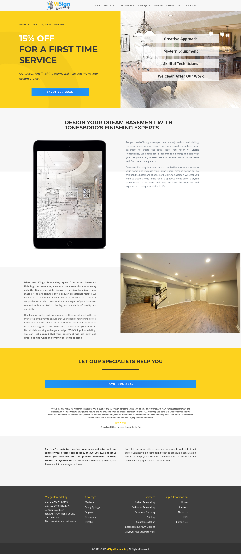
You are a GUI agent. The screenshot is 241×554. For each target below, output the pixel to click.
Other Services (125, 5)
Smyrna (89, 512)
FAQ (179, 5)
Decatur (89, 521)
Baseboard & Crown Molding (140, 526)
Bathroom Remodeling (143, 507)
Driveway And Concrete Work (140, 531)
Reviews (170, 5)
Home (97, 5)
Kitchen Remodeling (144, 502)
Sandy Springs (92, 507)
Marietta (89, 502)
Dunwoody (90, 517)
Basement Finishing (145, 512)
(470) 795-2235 (60, 92)
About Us (158, 5)
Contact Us (190, 5)
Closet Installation (145, 521)
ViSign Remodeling (117, 549)
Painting (150, 517)
